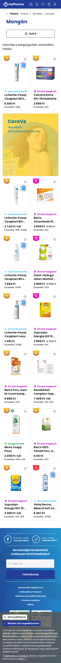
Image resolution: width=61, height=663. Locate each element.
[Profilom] (37, 4)
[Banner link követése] (30, 145)
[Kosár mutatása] (49, 4)
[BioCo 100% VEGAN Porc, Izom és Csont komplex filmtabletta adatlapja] (45, 435)
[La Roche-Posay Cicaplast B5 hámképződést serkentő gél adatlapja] (16, 83)
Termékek (37, 13)
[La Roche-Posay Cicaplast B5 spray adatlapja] (16, 263)
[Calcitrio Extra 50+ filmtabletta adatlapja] (45, 83)
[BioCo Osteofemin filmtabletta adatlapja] (45, 206)
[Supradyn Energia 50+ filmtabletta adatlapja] (16, 493)
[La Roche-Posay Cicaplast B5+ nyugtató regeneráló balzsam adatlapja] (16, 206)
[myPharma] (16, 4)
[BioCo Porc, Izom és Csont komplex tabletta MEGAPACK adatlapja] (16, 378)
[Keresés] (31, 4)
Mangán (50, 13)
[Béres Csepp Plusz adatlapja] (16, 435)
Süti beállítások (17, 617)
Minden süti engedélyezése (23, 623)
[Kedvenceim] (42, 4)
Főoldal (24, 13)
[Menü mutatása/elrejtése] (56, 4)
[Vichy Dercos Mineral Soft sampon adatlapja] (45, 493)
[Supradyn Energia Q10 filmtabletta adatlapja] (45, 321)
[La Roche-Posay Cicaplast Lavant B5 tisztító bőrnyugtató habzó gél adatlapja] (16, 321)
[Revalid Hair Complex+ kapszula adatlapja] (45, 378)
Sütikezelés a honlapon (16, 655)
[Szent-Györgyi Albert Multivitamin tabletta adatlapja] (45, 263)
